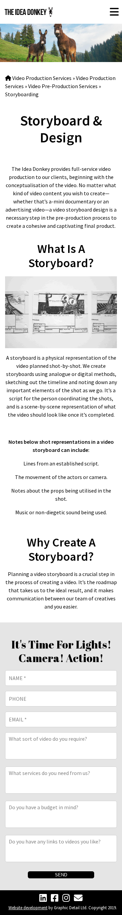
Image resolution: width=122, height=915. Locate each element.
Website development (27, 907)
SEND (61, 874)
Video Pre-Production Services (63, 86)
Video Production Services (42, 78)
